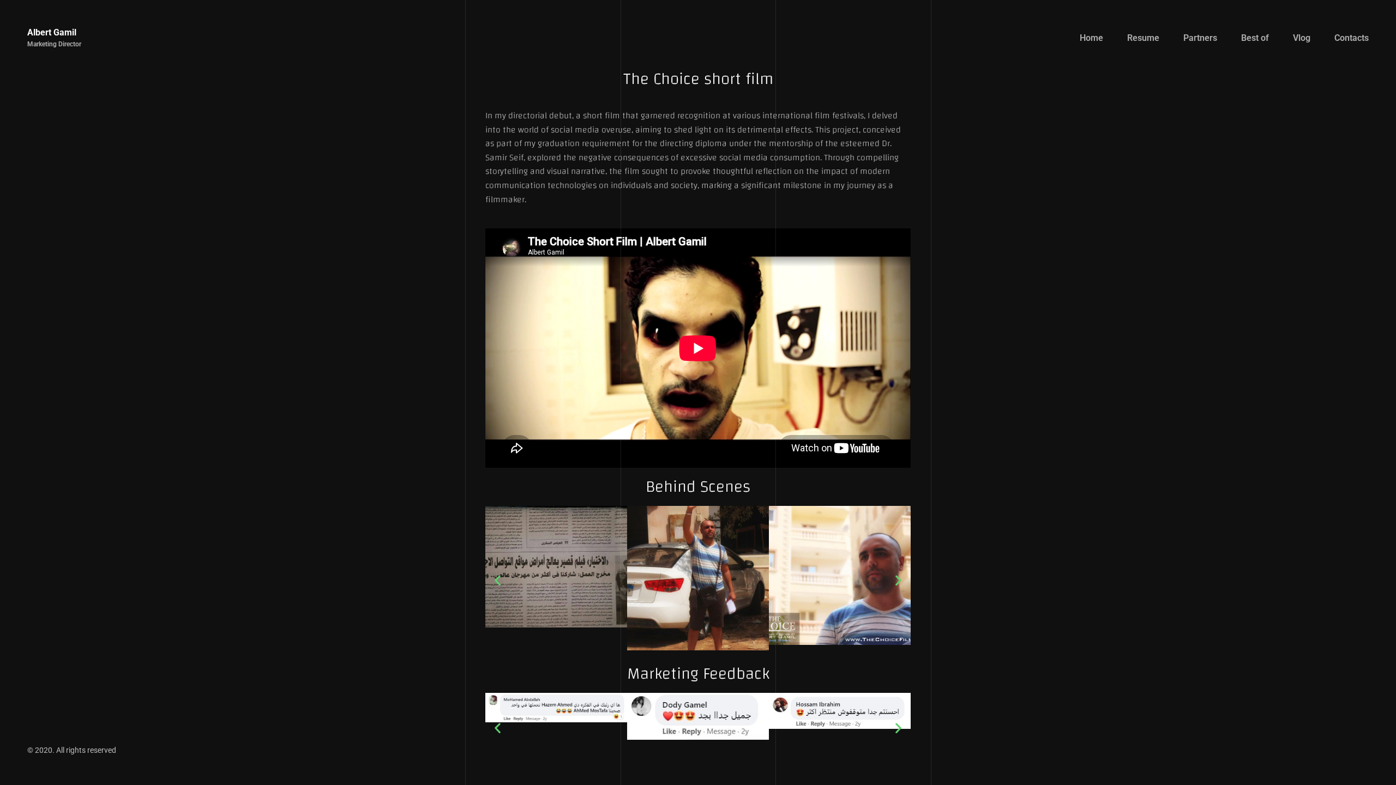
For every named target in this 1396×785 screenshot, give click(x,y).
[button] (497, 580)
